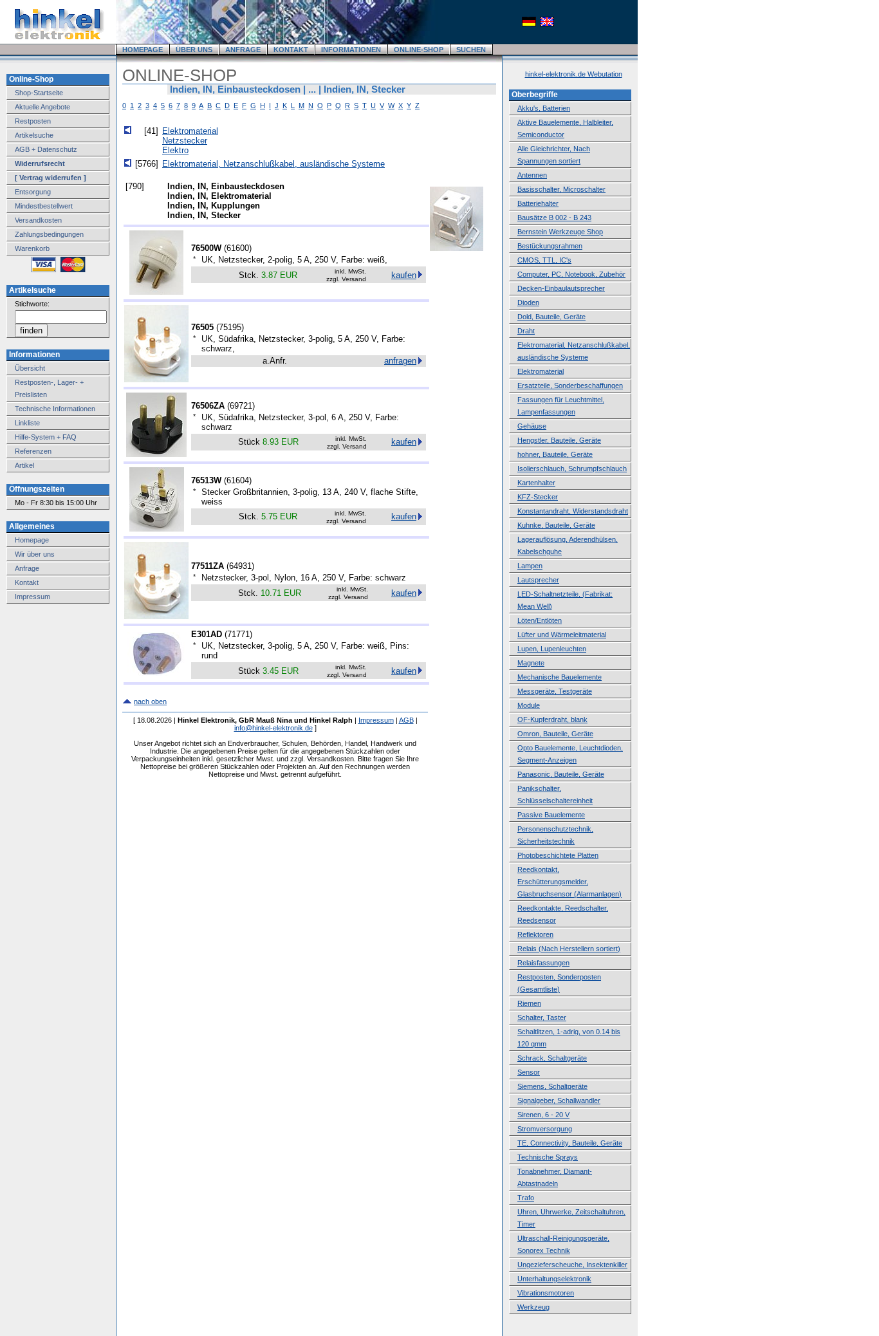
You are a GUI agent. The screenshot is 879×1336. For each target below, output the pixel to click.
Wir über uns (35, 554)
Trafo (525, 1197)
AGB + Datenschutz (46, 149)
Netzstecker (184, 140)
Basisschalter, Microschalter (561, 189)
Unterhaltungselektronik (554, 1279)
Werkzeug (533, 1307)
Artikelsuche (34, 135)
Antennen (532, 175)
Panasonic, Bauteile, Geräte (560, 774)
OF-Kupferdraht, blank (552, 719)
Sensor (528, 1072)
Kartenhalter (536, 483)
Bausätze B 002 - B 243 (554, 217)
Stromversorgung (544, 1129)
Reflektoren (535, 934)
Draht (526, 331)
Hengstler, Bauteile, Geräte (559, 440)
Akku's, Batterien (543, 108)
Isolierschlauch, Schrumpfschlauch (572, 468)
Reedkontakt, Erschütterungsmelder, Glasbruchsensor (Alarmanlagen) (569, 882)
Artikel (24, 465)
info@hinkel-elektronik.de (273, 728)
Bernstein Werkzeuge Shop (560, 232)
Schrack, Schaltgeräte (552, 1058)
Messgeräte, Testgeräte (554, 691)
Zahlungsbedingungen (49, 234)
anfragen (400, 361)
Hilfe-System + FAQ (46, 437)
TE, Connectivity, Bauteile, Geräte (569, 1143)
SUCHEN (471, 49)
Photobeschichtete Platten (557, 855)
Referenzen (33, 451)
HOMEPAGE (142, 49)
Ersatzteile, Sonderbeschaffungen (570, 385)
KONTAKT (290, 49)
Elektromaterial (190, 131)
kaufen (403, 275)
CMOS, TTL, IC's (544, 260)
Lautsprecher (538, 580)
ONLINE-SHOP (418, 49)
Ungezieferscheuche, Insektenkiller (572, 1264)
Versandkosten (38, 220)
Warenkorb (32, 248)
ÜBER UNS (194, 49)
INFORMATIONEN (351, 49)
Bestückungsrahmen (549, 246)
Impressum (32, 596)
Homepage (32, 540)
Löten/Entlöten (539, 620)
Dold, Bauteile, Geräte (551, 316)
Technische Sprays (547, 1157)
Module (528, 705)
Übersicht (30, 368)
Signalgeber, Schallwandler (558, 1100)
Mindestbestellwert (44, 206)
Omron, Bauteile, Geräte (555, 734)
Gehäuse (531, 426)
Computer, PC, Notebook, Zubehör (571, 274)
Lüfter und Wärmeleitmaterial (561, 634)
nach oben (150, 701)
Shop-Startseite (39, 93)
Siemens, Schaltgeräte (552, 1086)
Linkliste (27, 423)
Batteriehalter (538, 203)
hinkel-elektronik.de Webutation (573, 74)
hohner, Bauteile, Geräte (555, 454)
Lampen (529, 566)
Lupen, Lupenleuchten (551, 649)
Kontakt (27, 582)
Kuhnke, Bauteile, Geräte (556, 525)
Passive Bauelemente (551, 815)
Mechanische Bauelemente (559, 677)
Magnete (530, 663)
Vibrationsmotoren (545, 1293)
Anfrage (27, 568)
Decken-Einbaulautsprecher (561, 288)
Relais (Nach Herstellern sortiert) (568, 948)
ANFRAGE (243, 49)
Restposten (33, 121)
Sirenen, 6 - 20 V (543, 1114)
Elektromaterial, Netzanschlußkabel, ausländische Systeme (273, 164)
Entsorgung (33, 192)
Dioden (528, 302)
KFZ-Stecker (537, 497)
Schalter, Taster (541, 1017)
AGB (406, 720)
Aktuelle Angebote (42, 107)
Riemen (529, 1003)
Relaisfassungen (543, 963)
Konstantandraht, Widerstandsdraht (572, 511)
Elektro (175, 150)
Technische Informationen (55, 409)
